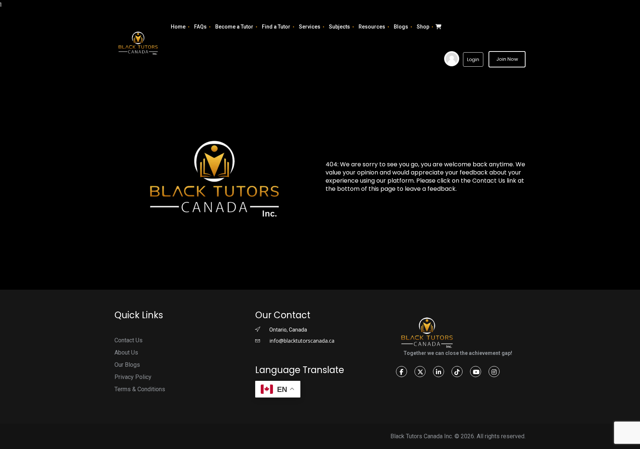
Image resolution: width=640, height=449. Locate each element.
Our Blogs (127, 364)
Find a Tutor (276, 27)
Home (178, 27)
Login (473, 59)
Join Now (507, 59)
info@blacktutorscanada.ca (301, 340)
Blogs (401, 27)
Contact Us (128, 340)
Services (309, 27)
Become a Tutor (234, 27)
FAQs (200, 27)
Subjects (339, 27)
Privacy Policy (132, 376)
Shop (423, 27)
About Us (126, 352)
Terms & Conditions (139, 389)
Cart (437, 27)
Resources (372, 27)
